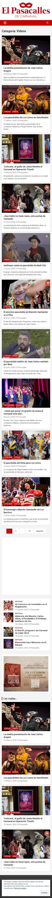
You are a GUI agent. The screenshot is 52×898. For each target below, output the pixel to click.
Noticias (16, 161)
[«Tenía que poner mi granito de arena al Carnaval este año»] (26, 393)
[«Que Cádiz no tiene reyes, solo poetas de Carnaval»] (26, 198)
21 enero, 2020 (9, 466)
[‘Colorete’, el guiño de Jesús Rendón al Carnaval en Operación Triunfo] (26, 148)
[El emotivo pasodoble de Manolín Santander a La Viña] (26, 294)
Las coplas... (10, 698)
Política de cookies (20, 888)
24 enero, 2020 (9, 417)
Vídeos (15, 62)
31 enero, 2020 (9, 222)
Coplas (7, 62)
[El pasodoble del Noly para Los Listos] (26, 445)
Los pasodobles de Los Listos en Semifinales (26, 117)
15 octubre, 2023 (21, 648)
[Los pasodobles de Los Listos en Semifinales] (26, 99)
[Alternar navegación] (5, 23)
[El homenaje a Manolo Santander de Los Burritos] (26, 491)
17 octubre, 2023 (21, 610)
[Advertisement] (26, 566)
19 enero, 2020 (9, 515)
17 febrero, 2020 (10, 121)
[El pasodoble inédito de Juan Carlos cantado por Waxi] (26, 343)
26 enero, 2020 (9, 318)
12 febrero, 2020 (10, 172)
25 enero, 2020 (9, 367)
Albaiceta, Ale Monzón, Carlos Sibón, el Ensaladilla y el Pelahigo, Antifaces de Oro (31, 618)
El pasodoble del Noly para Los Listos (22, 463)
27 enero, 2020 (9, 269)
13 (29, 531)
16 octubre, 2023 (21, 624)
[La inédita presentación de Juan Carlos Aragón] (26, 50)
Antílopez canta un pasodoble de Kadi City (25, 265)
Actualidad (9, 405)
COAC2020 (8, 457)
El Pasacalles (23, 74)
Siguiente (39, 531)
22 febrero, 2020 (10, 74)
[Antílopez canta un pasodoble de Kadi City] (26, 247)
